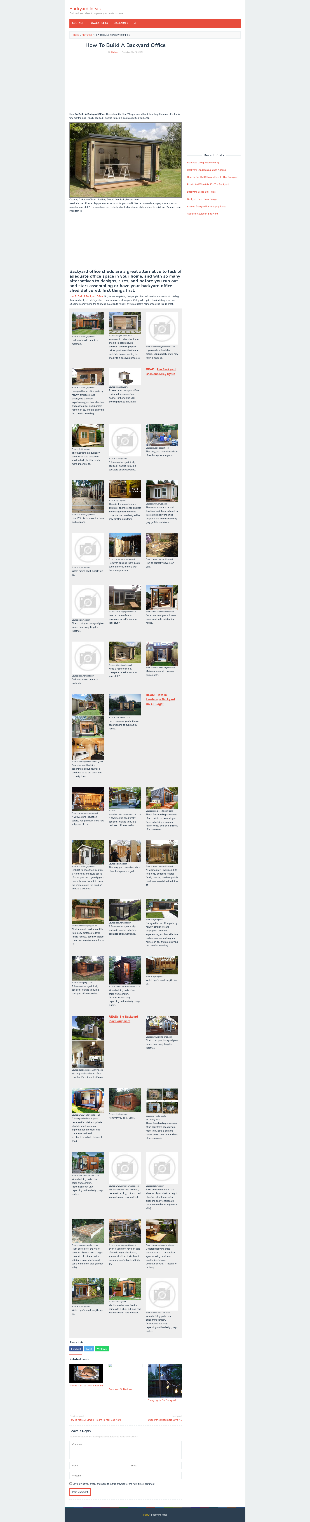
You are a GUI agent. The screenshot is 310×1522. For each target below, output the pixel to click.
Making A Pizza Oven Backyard (86, 1385)
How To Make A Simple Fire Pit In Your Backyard (95, 1417)
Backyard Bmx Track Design (202, 199)
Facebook (76, 1349)
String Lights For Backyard (162, 1400)
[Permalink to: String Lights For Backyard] (165, 1381)
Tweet (89, 1349)
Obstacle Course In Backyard (202, 213)
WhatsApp (102, 1349)
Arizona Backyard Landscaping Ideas (206, 206)
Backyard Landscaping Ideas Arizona (206, 169)
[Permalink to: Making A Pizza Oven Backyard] (86, 1373)
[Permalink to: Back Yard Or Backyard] (125, 1375)
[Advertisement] (125, 83)
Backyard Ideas (85, 9)
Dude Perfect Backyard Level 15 (165, 1417)
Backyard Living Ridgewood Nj (203, 162)
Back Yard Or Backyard (121, 1389)
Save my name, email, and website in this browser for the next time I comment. (113, 1483)
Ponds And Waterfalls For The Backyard (208, 184)
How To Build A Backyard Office (86, 296)
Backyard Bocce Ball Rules (201, 191)
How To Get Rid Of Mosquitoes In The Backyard (212, 177)
